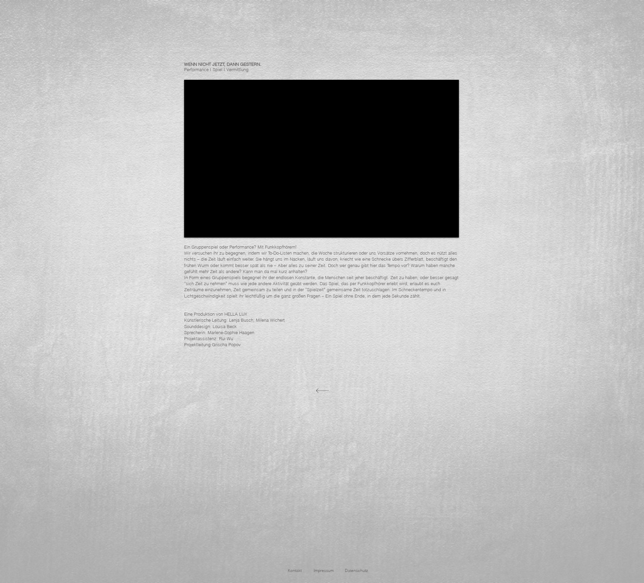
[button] (295, 570)
